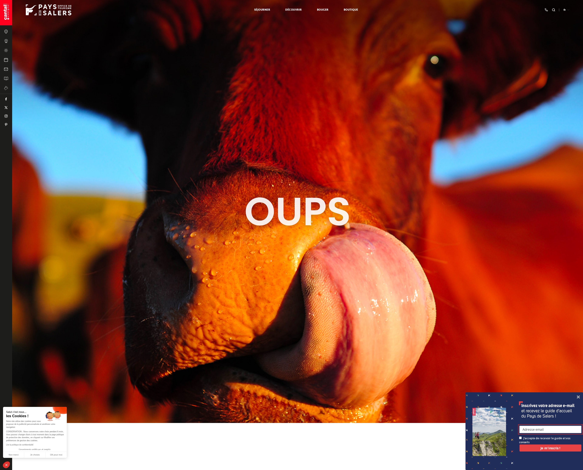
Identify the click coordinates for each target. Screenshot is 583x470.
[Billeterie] (6, 88)
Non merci (14, 454)
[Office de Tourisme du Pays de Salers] (6, 12)
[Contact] (6, 69)
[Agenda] (6, 60)
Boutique (351, 10)
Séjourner (262, 10)
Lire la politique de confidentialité (19, 445)
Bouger (323, 10)
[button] (6, 464)
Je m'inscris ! (550, 448)
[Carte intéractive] (6, 32)
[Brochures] (6, 79)
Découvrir (293, 10)
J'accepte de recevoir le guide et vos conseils (544, 440)
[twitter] (6, 107)
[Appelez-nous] (546, 10)
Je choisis (35, 454)
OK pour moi (56, 454)
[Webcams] (6, 41)
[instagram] (6, 116)
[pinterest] (6, 124)
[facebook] (6, 99)
